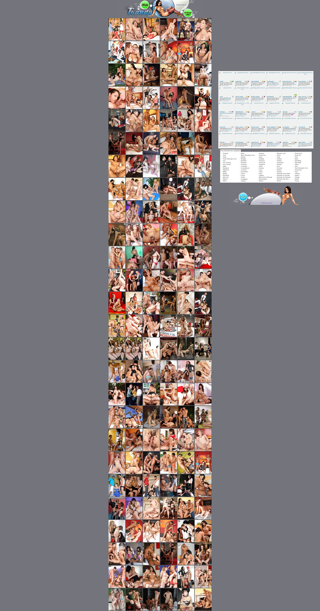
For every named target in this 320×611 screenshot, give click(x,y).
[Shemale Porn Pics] (132, 17)
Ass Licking (226, 164)
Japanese (262, 164)
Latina (261, 172)
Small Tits (298, 155)
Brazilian (243, 161)
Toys (296, 172)
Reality (279, 170)
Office (279, 155)
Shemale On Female (283, 175)
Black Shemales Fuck (248, 155)
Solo (296, 157)
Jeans (261, 166)
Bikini (224, 181)
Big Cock (226, 177)
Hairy (260, 157)
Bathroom (226, 170)
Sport (296, 159)
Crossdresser (245, 168)
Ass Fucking (227, 162)
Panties (279, 161)
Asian (224, 157)
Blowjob (243, 159)
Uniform (297, 173)
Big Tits (225, 179)
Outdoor (279, 159)
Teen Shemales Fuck (301, 168)
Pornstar (279, 168)
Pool (278, 166)
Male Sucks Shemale (265, 177)
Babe (224, 166)
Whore (297, 179)
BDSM (225, 173)
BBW (224, 172)
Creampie (244, 166)
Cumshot (244, 170)
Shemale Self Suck (283, 179)
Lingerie (261, 175)
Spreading (298, 161)
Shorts (279, 181)
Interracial (262, 162)
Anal (224, 155)
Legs (260, 173)
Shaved (279, 172)
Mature (261, 181)
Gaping (243, 181)
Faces (243, 173)
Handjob (261, 159)
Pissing (279, 164)
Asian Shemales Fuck (230, 159)
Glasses (261, 153)
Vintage (297, 177)
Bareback (226, 168)
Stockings (298, 162)
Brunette (243, 162)
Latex (260, 170)
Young (297, 181)
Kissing (261, 168)
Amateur (225, 153)
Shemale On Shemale (283, 177)
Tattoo (297, 164)
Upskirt (297, 175)
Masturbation (263, 179)
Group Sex (262, 155)
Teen (296, 166)
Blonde (243, 157)
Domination (244, 172)
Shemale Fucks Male (283, 173)
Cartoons (244, 164)
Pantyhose (280, 162)
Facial (243, 175)
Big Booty (226, 175)
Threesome (298, 170)
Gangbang (244, 179)
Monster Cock (281, 153)
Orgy (278, 157)
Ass (224, 161)
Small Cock (298, 153)
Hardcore (262, 161)
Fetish (243, 177)
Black (242, 153)
